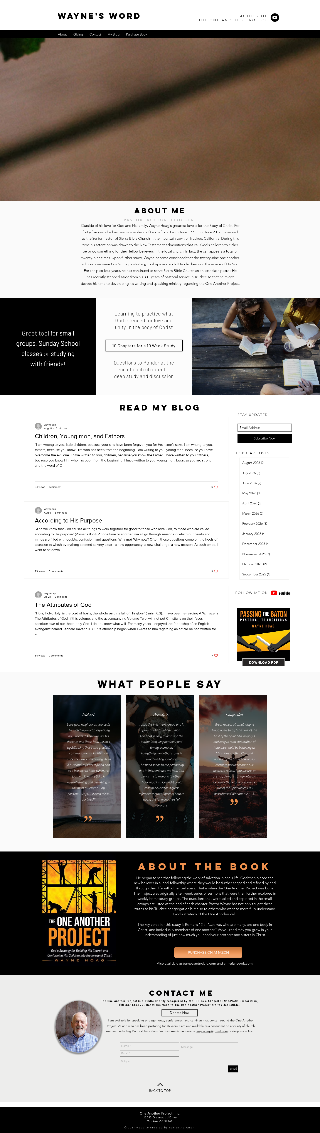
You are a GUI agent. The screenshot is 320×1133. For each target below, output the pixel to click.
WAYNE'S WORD (99, 16)
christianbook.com (238, 963)
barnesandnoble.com (199, 963)
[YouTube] (274, 593)
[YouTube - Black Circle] (275, 17)
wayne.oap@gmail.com (212, 1031)
